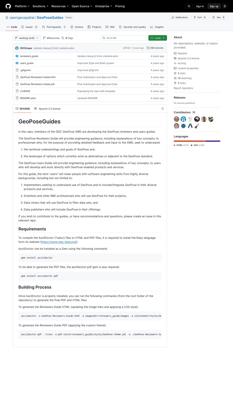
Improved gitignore (88, 70)
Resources (59, 6)
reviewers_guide (29, 56)
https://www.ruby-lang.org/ (58, 242)
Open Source (80, 6)
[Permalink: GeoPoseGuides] (16, 121)
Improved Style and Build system (95, 63)
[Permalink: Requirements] (16, 228)
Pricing (120, 6)
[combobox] (125, 37)
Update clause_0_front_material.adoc (54, 48)
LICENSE (25, 91)
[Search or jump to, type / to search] (189, 6)
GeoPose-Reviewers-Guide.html (37, 77)
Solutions (39, 6)
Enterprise (102, 6)
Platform (20, 6)
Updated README (87, 98)
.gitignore (25, 70)
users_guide (26, 63)
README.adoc (28, 98)
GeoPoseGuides (50, 18)
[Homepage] (8, 6)
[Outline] (162, 108)
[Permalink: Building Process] (16, 287)
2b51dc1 (127, 48)
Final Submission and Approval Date (97, 77)
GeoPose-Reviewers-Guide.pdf (37, 84)
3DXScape (26, 48)
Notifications (182, 17)
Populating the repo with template (96, 91)
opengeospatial (22, 18)
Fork (201, 17)
